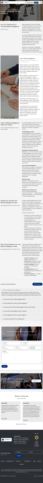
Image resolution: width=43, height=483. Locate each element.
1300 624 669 (30, 2)
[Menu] (41, 3)
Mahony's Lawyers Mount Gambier (21, 439)
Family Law (18, 461)
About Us (3, 461)
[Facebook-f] (38, 434)
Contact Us (21, 464)
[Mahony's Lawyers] (5, 2)
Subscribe (19, 455)
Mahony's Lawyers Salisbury (20, 441)
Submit (4, 366)
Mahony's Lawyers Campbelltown (21, 438)
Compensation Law (10, 461)
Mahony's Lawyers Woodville (20, 443)
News (34, 461)
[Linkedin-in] (35, 434)
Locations (39, 461)
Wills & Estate (27, 461)
